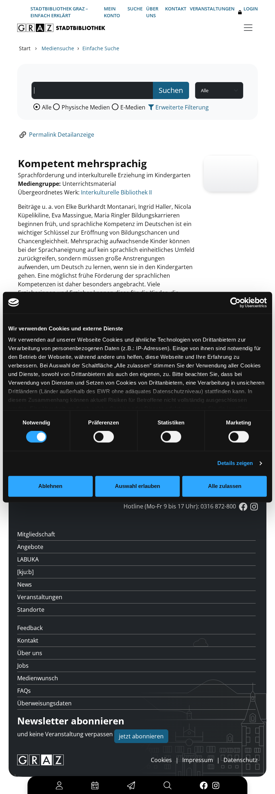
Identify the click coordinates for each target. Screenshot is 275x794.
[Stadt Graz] (40, 760)
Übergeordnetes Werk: (48, 192)
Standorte (30, 610)
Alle (47, 107)
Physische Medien (86, 107)
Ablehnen (50, 486)
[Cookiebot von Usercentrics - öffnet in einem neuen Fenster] (235, 302)
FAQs (24, 691)
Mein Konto (112, 12)
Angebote (30, 547)
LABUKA (28, 559)
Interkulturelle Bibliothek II (116, 192)
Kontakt (175, 8)
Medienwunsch (37, 678)
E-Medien (132, 107)
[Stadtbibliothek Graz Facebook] (203, 785)
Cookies (161, 760)
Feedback (30, 628)
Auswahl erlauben (137, 486)
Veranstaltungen (212, 8)
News (24, 584)
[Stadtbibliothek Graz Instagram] (216, 785)
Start (24, 48)
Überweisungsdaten (44, 703)
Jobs (23, 666)
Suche (135, 8)
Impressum (197, 760)
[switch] (103, 437)
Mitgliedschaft (36, 534)
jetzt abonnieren (141, 736)
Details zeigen (235, 463)
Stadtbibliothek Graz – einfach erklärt (59, 12)
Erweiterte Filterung (181, 107)
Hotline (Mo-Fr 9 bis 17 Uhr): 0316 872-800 (180, 506)
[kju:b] (25, 572)
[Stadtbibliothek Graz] (61, 28)
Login (250, 8)
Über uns (152, 12)
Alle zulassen (224, 486)
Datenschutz (240, 760)
